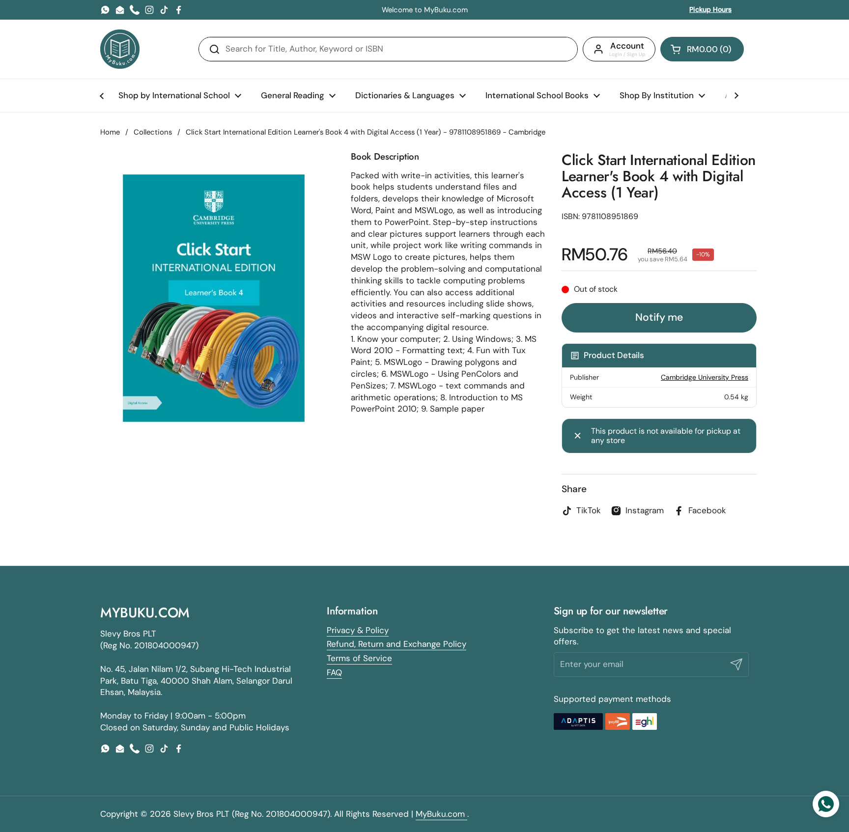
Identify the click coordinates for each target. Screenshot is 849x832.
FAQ (334, 672)
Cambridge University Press (704, 377)
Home (110, 132)
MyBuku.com (441, 813)
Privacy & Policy (358, 630)
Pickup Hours (710, 9)
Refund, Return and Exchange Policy (396, 643)
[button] (702, 49)
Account (627, 45)
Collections (153, 132)
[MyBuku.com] (120, 49)
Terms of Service (359, 658)
